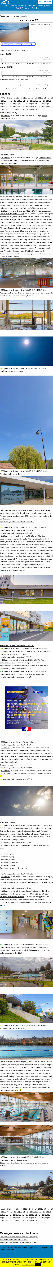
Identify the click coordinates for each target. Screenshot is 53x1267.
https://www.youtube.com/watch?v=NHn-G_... (17, 745)
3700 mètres (5, 211)
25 (21, 101)
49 (46, 104)
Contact (41, 1247)
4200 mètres (5, 771)
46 (36, 104)
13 (36, 98)
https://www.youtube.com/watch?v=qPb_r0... (16, 533)
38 (10, 104)
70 (10, 109)
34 (50, 101)
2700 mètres (5, 536)
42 (23, 104)
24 (18, 101)
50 (49, 104)
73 (20, 109)
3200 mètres (5, 671)
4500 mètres (5, 368)
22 (11, 101)
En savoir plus (28, 1264)
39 (14, 104)
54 (10, 106)
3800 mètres (5, 1025)
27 (27, 101)
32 (44, 101)
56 (17, 106)
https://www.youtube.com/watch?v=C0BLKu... (17, 646)
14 (39, 98)
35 (1, 104)
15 (42, 98)
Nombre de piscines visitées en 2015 (14, 1240)
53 (7, 106)
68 (4, 109)
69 (7, 109)
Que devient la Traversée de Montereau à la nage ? (19, 1237)
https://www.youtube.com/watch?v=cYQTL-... (17, 669)
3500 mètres (5, 649)
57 (20, 106)
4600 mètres (5, 891)
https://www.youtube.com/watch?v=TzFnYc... (17, 657)
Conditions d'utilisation (8, 1247)
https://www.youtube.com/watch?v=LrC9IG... (16, 779)
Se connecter (45, 2)
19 (2, 101)
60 (30, 106)
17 (48, 98)
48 (43, 104)
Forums (48, 6)
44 (30, 104)
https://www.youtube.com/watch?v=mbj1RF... (17, 522)
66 (49, 106)
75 (27, 109)
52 (4, 106)
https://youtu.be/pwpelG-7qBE (37, 891)
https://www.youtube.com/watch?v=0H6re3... (16, 874)
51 (1, 106)
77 (33, 109)
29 (34, 101)
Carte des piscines (17, 6)
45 (33, 104)
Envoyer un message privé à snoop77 (19, 44)
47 (39, 104)
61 (33, 106)
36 (4, 104)
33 (47, 101)
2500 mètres (5, 158)
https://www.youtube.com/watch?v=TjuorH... (16, 842)
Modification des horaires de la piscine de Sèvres (18, 1242)
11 (29, 98)
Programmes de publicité (27, 1247)
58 (23, 106)
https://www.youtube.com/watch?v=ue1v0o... (16, 677)
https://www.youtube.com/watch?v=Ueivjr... (16, 888)
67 (1, 109)
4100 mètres (5, 116)
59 (27, 106)
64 (43, 106)
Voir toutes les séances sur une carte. (14, 79)
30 (37, 101)
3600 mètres (5, 471)
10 (26, 98)
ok (38, 1265)
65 (46, 106)
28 (31, 101)
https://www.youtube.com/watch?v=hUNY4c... (17, 768)
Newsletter (10, 1249)
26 (24, 101)
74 (23, 109)
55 (14, 106)
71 (14, 109)
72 (17, 109)
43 (27, 104)
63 (39, 106)
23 (15, 101)
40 (17, 104)
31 (40, 101)
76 (30, 109)
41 (20, 104)
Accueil (4, 6)
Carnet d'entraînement (35, 6)
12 (32, 98)
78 (36, 109)
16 (45, 98)
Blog (17, 8)
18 (52, 98)
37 (7, 104)
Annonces (25, 8)
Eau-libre (35, 8)
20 (5, 101)
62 (36, 106)
